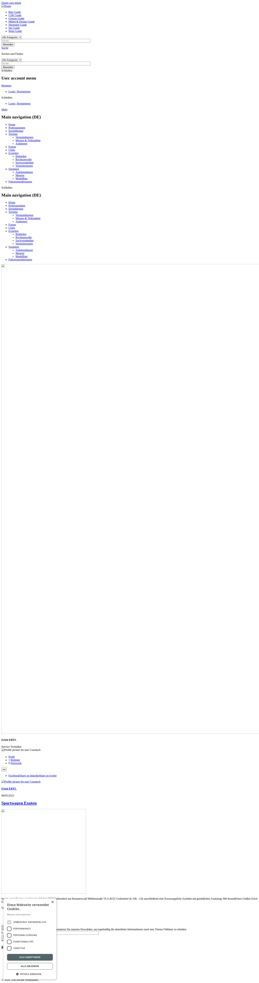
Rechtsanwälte (24, 159)
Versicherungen (24, 165)
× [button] (52, 902)
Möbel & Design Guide (21, 21)
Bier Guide (14, 12)
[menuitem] (133, 12)
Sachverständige (25, 162)
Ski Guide (14, 27)
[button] (30, 974)
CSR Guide (14, 15)
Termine (13, 134)
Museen (20, 175)
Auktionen (21, 143)
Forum (12, 146)
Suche (4, 47)
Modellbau (21, 178)
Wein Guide (15, 31)
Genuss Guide (16, 18)
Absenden (8, 44)
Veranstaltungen (24, 137)
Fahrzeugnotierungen (20, 181)
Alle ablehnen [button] (30, 966)
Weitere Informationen (18, 914)
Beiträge (15, 759)
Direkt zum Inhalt (11, 2)
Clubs (11, 149)
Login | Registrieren (19, 91)
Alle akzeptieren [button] (29, 957)
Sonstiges (13, 168)
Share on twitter (48, 775)
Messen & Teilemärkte (28, 140)
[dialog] (30, 938)
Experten (13, 153)
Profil (11, 756)
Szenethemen (15, 130)
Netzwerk (16, 763)
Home (11, 124)
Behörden (21, 156)
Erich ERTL (9, 788)
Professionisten (16, 127)
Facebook (13, 775)
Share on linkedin (29, 775)
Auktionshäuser (24, 172)
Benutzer (6, 85)
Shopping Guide (17, 24)
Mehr (4, 109)
